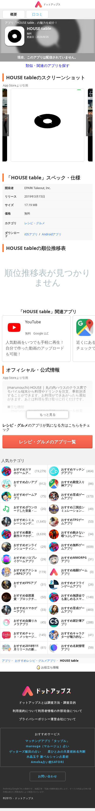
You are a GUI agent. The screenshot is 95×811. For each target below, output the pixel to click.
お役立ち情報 (50, 667)
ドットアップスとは (33, 702)
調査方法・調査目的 (62, 702)
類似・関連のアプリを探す (47, 65)
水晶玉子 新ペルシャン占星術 (48, 757)
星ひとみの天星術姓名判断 (67, 751)
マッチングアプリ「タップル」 (47, 741)
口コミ (37, 14)
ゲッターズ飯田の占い (25, 751)
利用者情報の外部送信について (60, 711)
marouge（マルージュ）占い (47, 746)
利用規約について (25, 711)
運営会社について (63, 719)
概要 (13, 14)
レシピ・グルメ (34, 223)
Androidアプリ (51, 234)
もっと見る (48, 414)
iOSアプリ (31, 234)
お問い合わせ (47, 776)
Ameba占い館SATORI (47, 762)
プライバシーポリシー (35, 719)
